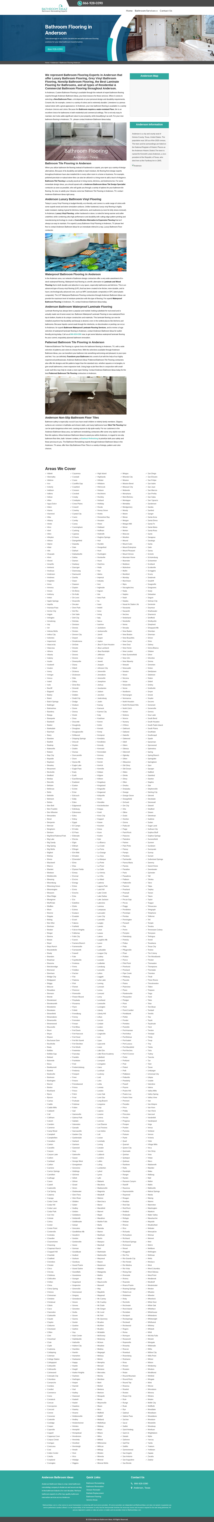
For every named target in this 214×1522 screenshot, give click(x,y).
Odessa (126, 749)
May (99, 1289)
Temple (150, 923)
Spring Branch (153, 755)
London (100, 1091)
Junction (100, 695)
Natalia (125, 601)
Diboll (74, 668)
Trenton (151, 1030)
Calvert (50, 1121)
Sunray (150, 853)
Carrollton (51, 1175)
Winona (151, 1393)
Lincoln (100, 1020)
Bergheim (51, 829)
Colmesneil (51, 1373)
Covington (51, 1463)
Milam (99, 1430)
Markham (101, 1235)
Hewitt (74, 1450)
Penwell (126, 923)
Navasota (126, 608)
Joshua (100, 685)
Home (129, 10)
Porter (125, 1057)
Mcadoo (100, 1322)
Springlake (152, 759)
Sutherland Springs (155, 859)
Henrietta (76, 1440)
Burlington (51, 1081)
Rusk (125, 1406)
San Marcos (152, 490)
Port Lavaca (127, 1044)
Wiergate (151, 1342)
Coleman (51, 1356)
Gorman (75, 1248)
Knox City (101, 816)
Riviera (125, 1279)
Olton (125, 782)
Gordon (75, 1238)
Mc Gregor (101, 1309)
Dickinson (76, 675)
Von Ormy (151, 1151)
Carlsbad (51, 1161)
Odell (125, 742)
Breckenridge (52, 967)
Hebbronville (77, 1416)
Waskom (151, 1211)
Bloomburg (51, 883)
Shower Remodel (93, 1490)
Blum (49, 910)
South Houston (153, 722)
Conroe (50, 1413)
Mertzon (100, 1393)
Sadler (125, 1426)
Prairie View (127, 1097)
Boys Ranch (52, 946)
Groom (75, 1302)
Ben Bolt (50, 806)
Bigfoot (50, 853)
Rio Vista (126, 1269)
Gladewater (76, 1191)
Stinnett (151, 796)
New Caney (127, 641)
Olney (125, 779)
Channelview (52, 1242)
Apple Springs (53, 601)
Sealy (150, 591)
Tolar (150, 1003)
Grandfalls (76, 1272)
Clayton (50, 1322)
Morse (125, 527)
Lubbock (100, 1154)
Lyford (99, 1171)
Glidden (75, 1201)
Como (49, 1396)
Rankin (125, 1178)
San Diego (152, 473)
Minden (100, 1453)
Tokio (150, 1000)
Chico (49, 1269)
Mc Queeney (102, 1319)
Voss (150, 1154)
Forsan (75, 1024)
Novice (125, 718)
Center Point (52, 1228)
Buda (49, 1047)
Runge (125, 1403)
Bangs (49, 715)
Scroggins (152, 571)
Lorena (100, 1118)
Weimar (151, 1235)
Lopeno (100, 1111)
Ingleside (101, 588)
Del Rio (75, 611)
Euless (75, 910)
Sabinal (126, 1413)
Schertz (151, 554)
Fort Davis (76, 1030)
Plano (125, 990)
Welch (150, 1245)
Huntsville (101, 557)
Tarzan (150, 893)
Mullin (125, 571)
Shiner (150, 638)
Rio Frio (126, 1255)
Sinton (150, 668)
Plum (125, 1003)
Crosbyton (76, 500)
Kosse (99, 822)
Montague (127, 500)
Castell (50, 1185)
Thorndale (152, 970)
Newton (126, 671)
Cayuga (50, 1198)
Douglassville (77, 732)
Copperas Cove (53, 1436)
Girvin (74, 1188)
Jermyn (100, 658)
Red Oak (126, 1205)
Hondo (100, 507)
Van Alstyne (152, 1104)
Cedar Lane (52, 1208)
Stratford (151, 809)
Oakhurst (126, 728)
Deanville (76, 601)
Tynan (150, 1067)
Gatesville (76, 1154)
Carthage (51, 1178)
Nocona (126, 678)
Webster (151, 1228)
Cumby (75, 520)
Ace (48, 484)
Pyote (125, 1138)
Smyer (150, 692)
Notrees (126, 715)
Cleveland (51, 1329)
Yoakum (151, 1446)
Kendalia (101, 738)
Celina (49, 1222)
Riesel (125, 1248)
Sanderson (152, 504)
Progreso (126, 1121)
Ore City (126, 806)
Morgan (126, 520)
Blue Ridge (51, 896)
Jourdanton (101, 688)
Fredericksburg (78, 1067)
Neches (126, 614)
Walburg (151, 1175)
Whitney (151, 1326)
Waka (150, 1171)
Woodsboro (152, 1416)
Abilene (50, 480)
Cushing (75, 530)
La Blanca (101, 842)
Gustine (75, 1326)
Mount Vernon (128, 554)
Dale (74, 547)
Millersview (101, 1443)
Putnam (126, 1134)
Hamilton (75, 1349)
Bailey (49, 695)
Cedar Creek (52, 1201)
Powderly (126, 1081)
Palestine (126, 839)
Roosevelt (127, 1339)
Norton (125, 712)
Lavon (99, 943)
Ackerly (50, 487)
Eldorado (76, 836)
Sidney (150, 645)
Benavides (51, 816)
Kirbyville (101, 796)
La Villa (100, 876)
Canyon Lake (52, 1154)
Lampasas (101, 910)
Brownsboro (52, 1017)
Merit (99, 1383)
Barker (49, 725)
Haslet (74, 1403)
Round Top (127, 1383)
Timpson (151, 990)
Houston (100, 520)
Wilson (150, 1362)
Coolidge (51, 1423)
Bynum (50, 1097)
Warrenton (152, 1205)
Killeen (100, 779)
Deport (75, 638)
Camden (50, 1124)
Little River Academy (105, 1054)
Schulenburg (153, 557)
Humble (100, 544)
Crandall (75, 477)
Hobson (100, 490)
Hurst (99, 561)
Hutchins (100, 564)
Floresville (76, 993)
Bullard (50, 1057)
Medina (100, 1349)
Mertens (100, 1389)
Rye (124, 1409)
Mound (125, 541)
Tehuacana (152, 906)
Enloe (74, 886)
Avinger (50, 675)
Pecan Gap (127, 899)
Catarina (50, 1195)
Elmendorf (76, 859)
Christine (50, 1299)
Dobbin (75, 695)
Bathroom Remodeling (95, 1483)
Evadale (75, 916)
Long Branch (102, 1101)
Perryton (126, 933)
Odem (125, 745)
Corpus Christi (53, 1440)
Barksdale (51, 728)
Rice (124, 1228)
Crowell (75, 507)
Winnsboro (152, 1389)
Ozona (125, 822)
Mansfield (101, 1208)
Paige (125, 829)
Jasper (100, 638)
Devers (75, 655)
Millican (100, 1446)
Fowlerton (76, 1050)
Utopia (150, 1077)
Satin (150, 547)
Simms (150, 661)
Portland (126, 1061)
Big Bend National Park (56, 836)
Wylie (150, 1436)
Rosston (126, 1369)
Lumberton (101, 1168)
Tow (149, 1017)
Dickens (75, 671)
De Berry (75, 591)
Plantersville (127, 993)
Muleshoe (126, 567)
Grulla (74, 1312)
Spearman (152, 742)
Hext (74, 1453)
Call (48, 1114)
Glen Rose (76, 1198)
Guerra (75, 1319)
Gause (75, 1158)
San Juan (151, 487)
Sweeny (151, 863)
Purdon (125, 1128)
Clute (49, 1342)
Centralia (51, 1235)
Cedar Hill (51, 1205)
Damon (75, 561)
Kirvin (99, 799)
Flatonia (75, 980)
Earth (74, 775)
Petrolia (126, 940)
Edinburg (76, 809)
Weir (149, 1242)
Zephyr (150, 1460)
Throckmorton (153, 983)
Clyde (49, 1346)
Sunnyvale (152, 849)
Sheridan (151, 631)
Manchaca (101, 1201)
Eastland (75, 782)
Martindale (101, 1252)
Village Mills (152, 1144)
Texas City (152, 946)
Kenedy (100, 745)
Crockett (75, 494)
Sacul (125, 1423)
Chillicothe (51, 1279)
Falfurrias (76, 933)
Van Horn (151, 1107)
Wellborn (151, 1248)
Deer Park (76, 608)
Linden (100, 1027)
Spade (150, 738)
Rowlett (126, 1389)
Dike (74, 678)
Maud (99, 1279)
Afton (49, 500)
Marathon (101, 1218)
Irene (99, 611)
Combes (50, 1386)
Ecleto (74, 789)
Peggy (125, 906)
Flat (73, 977)
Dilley (74, 681)
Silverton (151, 658)
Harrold (75, 1386)
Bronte (49, 997)
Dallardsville (77, 554)
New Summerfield (130, 655)
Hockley (100, 497)
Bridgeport (51, 980)
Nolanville (127, 685)
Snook (150, 695)
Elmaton (75, 856)
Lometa (100, 1087)
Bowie (49, 940)
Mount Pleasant (129, 551)
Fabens (75, 923)
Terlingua (151, 936)
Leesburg (101, 967)
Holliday (100, 504)
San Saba (152, 497)
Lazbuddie (101, 950)
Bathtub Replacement (95, 1493)
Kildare (100, 772)
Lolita (99, 1084)
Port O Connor (128, 1054)
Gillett (74, 1178)
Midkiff (100, 1416)
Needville (126, 621)
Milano (100, 1433)
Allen (49, 534)
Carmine (50, 1168)
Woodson (151, 1419)
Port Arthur (127, 1034)
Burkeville (51, 1074)
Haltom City (77, 1346)
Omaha (125, 785)
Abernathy (51, 477)
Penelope (126, 913)
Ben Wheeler (52, 812)
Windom (151, 1369)
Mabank (100, 1181)
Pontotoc (126, 1024)
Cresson (75, 490)
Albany (50, 520)
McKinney (101, 1336)
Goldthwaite (77, 1222)
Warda (150, 1195)
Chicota (50, 1272)
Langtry (100, 923)
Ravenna (126, 1188)
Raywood (126, 1195)
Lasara (100, 933)
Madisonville (102, 1188)
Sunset (150, 856)
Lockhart (100, 1071)
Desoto (75, 648)
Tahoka (150, 879)
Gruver (75, 1315)
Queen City (127, 1148)
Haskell (75, 1399)
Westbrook (152, 1279)
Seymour (151, 608)
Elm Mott (75, 853)
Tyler (150, 1064)
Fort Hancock (77, 1034)
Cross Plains (77, 504)
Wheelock (152, 1299)
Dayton (75, 588)
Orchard (126, 802)
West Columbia (154, 1269)
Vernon (150, 1134)
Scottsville (152, 567)
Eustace (75, 913)
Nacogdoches (128, 588)
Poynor (125, 1087)
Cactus (50, 1101)
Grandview (76, 1275)
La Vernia (101, 873)
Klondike (100, 802)
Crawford (76, 487)
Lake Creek (102, 893)
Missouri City (128, 487)
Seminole (151, 604)
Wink (150, 1383)
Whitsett (151, 1329)
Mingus (125, 473)
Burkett (50, 1071)
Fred (74, 1064)
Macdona (101, 1185)
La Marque (101, 859)
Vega (150, 1124)
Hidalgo (75, 1460)
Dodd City (76, 698)
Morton (125, 530)
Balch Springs (52, 702)
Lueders (100, 1158)
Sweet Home (153, 866)
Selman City (152, 601)
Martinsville (101, 1255)
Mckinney (101, 1339)
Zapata (150, 1453)
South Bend (152, 718)
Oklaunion (127, 762)
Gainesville (76, 1114)
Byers (49, 1094)
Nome (125, 688)
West (150, 1265)
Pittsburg (126, 977)
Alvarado (50, 554)
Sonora (150, 712)
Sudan (150, 822)
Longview (101, 1104)
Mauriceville (102, 1282)
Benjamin (51, 822)
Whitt (150, 1332)
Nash (125, 598)
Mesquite (101, 1396)
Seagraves (152, 588)
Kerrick (100, 765)
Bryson (50, 1037)
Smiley (150, 685)
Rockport (126, 1315)
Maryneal (101, 1258)
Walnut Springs (154, 1191)
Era (73, 899)
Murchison (127, 581)
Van (149, 1101)
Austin (49, 661)
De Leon (75, 598)
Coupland (51, 1460)
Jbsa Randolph (103, 651)
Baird (49, 698)
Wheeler (151, 1295)
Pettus (125, 943)
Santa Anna (152, 517)
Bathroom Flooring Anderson (70, 63)
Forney (75, 1017)
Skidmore (151, 675)
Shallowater (152, 611)
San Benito (127, 1463)
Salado (125, 1436)
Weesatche (152, 1232)
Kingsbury (101, 782)
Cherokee (51, 1262)
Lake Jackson (102, 899)
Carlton (50, 1165)
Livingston (101, 1064)
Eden (74, 802)
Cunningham (77, 527)
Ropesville (127, 1342)
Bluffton (50, 906)
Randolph (126, 1171)
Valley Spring (153, 1094)
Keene (100, 722)
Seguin (150, 598)
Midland (100, 1419)
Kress (99, 829)
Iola (98, 594)
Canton (50, 1144)
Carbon (50, 1158)
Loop (99, 1107)
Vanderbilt (152, 1118)
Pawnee (126, 886)
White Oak (152, 1305)
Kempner (101, 735)
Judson (100, 692)
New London (128, 651)
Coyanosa (76, 473)
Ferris (74, 967)
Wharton (151, 1292)
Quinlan (126, 1154)
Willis (150, 1349)
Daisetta (75, 544)
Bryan (49, 1034)
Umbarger (152, 1071)
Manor (99, 1205)
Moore (125, 514)
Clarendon (51, 1312)
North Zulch (127, 708)
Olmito (125, 775)
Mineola (100, 1456)
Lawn (99, 946)
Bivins (49, 859)
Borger (50, 933)
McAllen (100, 1326)
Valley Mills (152, 1091)
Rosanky (126, 1346)
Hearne (75, 1413)
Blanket (50, 869)
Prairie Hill (127, 1091)
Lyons (99, 1175)
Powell (125, 1084)
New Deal (127, 645)
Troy (149, 1044)
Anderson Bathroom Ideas (57, 1477)
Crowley (75, 510)
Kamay (100, 705)
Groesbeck (76, 1299)
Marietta (100, 1228)
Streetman (152, 816)
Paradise (126, 869)
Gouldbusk (76, 1252)
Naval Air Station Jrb (131, 604)
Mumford (126, 574)
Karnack (100, 708)
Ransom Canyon (129, 1181)
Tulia (150, 1050)
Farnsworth (76, 950)
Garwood (76, 1148)
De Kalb (75, 594)
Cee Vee (50, 1215)
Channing (51, 1245)
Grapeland (76, 1282)
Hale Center (77, 1336)
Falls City (76, 936)
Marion (100, 1232)
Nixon (125, 675)
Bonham (50, 926)
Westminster (152, 1285)
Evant (74, 920)
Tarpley (150, 889)
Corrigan (50, 1443)
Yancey (151, 1440)
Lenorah (100, 987)
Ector (74, 792)
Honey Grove (102, 510)
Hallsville (76, 1342)
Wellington (152, 1252)
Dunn (74, 759)
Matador (100, 1269)
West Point (152, 1275)
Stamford (151, 775)
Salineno (126, 1440)
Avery (49, 671)
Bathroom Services (145, 10)
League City (102, 953)
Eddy (74, 799)
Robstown (127, 1295)
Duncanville (77, 755)
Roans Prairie (128, 1285)
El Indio (75, 829)
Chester (50, 1265)
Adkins (50, 494)
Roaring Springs (129, 1289)
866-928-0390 (93, 3)
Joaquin (100, 665)
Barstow (50, 738)
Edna (74, 816)
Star (149, 785)
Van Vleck (152, 1111)
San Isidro (152, 484)
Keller (99, 725)
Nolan (125, 681)
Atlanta (50, 655)
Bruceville (51, 1027)
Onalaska (126, 789)
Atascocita (51, 645)
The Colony (152, 953)
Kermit (100, 762)
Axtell (49, 681)
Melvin (100, 1359)
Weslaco (151, 1262)
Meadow (100, 1346)
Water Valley (153, 1215)
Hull (99, 541)
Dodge (75, 702)
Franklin (75, 1057)
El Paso (75, 832)
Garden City (77, 1134)
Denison (75, 624)
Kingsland (101, 785)
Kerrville (100, 769)
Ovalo (125, 816)
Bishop (50, 856)
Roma (125, 1332)
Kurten (100, 836)
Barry (49, 735)
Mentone (100, 1369)
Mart (99, 1248)
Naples (125, 594)
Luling (99, 1165)
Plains (125, 983)
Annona (50, 588)
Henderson (76, 1436)
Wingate (151, 1379)
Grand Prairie (77, 1265)
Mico (99, 1409)
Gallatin (75, 1121)
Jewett (100, 661)
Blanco (50, 866)
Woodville (152, 1423)
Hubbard (100, 527)
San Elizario (152, 477)
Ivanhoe (100, 624)
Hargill (75, 1369)
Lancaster (101, 913)
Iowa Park (101, 598)
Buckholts (51, 1044)
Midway (100, 1426)
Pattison (126, 879)
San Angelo (127, 1453)
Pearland (126, 889)
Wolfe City (152, 1403)
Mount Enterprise (129, 547)
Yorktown (151, 1450)
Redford (126, 1211)
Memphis (101, 1362)
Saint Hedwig (128, 1430)
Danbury (75, 564)
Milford (100, 1440)
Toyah (150, 1020)
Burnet (49, 1084)
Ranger (126, 1175)
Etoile (74, 906)
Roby (125, 1299)
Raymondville (128, 1191)
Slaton (150, 678)
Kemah (100, 728)
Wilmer (150, 1359)
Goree (74, 1245)
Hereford (75, 1443)
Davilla (75, 577)
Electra (75, 839)
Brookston (51, 1010)
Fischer (75, 973)
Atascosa (51, 648)
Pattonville (127, 883)
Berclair (50, 826)
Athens (50, 651)
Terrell (150, 940)
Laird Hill (101, 889)
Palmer (125, 842)
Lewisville (101, 1003)
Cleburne (51, 1326)
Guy (74, 1332)
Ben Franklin (52, 809)
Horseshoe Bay (103, 517)
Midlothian (101, 1423)
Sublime (151, 819)
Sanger (150, 514)
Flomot (75, 987)
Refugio (126, 1218)
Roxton (125, 1393)
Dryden (75, 745)
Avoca (49, 678)
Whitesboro (152, 1315)
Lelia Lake (101, 980)
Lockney (100, 1074)
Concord (50, 1409)
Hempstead (76, 1433)
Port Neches (127, 1050)
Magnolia (101, 1191)
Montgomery (127, 507)
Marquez (100, 1242)
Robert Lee (127, 1292)
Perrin (125, 930)
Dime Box (76, 685)
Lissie (99, 1047)
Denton (75, 631)
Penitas (126, 916)
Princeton (126, 1114)
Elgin (74, 842)
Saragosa (151, 537)
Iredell (99, 608)
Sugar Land (152, 826)
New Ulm (126, 658)
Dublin (75, 749)
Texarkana (152, 943)
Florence (75, 990)
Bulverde (50, 1061)
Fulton (74, 1107)
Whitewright (152, 1319)
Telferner (151, 916)
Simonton (151, 665)
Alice (49, 527)
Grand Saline (77, 1269)
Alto (48, 551)
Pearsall (126, 893)
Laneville (101, 920)
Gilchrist (75, 1175)
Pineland (126, 970)
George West (77, 1161)
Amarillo (50, 564)
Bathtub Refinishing (89, 438)
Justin (99, 702)
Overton (126, 819)
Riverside (126, 1275)
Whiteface (152, 1309)
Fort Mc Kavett (78, 1040)
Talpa (150, 886)
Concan (50, 1403)
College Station (53, 1359)
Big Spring (51, 846)
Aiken (49, 507)
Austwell (50, 665)
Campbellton (52, 1138)
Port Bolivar (127, 1037)
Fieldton (75, 970)
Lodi (99, 1077)
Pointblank (127, 1014)
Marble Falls (102, 1222)
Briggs (49, 983)
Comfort (50, 1389)
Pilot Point (127, 963)
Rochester (127, 1305)
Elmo (74, 863)
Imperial (100, 577)
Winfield (151, 1376)
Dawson (75, 584)
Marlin (99, 1238)
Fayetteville (76, 960)
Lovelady (101, 1141)
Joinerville (101, 671)
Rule (124, 1399)
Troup (150, 1040)
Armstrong (51, 621)
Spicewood (152, 745)
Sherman (151, 634)
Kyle (99, 839)
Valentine (151, 1084)
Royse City (127, 1396)
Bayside (50, 759)
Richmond (127, 1245)
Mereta (100, 1376)
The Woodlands (154, 957)
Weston (151, 1289)
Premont (126, 1101)
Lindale (100, 1024)
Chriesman (51, 1295)
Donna (75, 712)
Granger (75, 1279)
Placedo (126, 980)
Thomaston (152, 963)
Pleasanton (127, 997)
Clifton (49, 1332)
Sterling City (152, 792)
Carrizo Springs (53, 1171)
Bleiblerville (52, 876)
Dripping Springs (79, 738)
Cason (49, 1181)
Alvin (49, 557)
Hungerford (101, 547)
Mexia (99, 1399)
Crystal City (76, 514)
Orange (126, 792)
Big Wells (51, 849)
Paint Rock (127, 832)
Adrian (49, 497)
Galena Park (77, 1118)
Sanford (151, 510)
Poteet (125, 1067)
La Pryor (100, 866)
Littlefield (101, 1057)
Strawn (150, 812)
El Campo (76, 826)
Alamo (49, 510)
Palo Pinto (127, 846)
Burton (49, 1087)
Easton (75, 785)
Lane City (101, 916)
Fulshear (75, 1104)
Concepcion (52, 1406)
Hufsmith (100, 534)
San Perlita (152, 494)
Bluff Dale (51, 903)
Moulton (126, 537)
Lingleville (101, 1034)
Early (74, 772)
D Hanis (75, 537)
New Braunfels (128, 638)
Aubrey (50, 658)
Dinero (75, 692)
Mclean (100, 1342)
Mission (126, 480)
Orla (124, 809)
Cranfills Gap (77, 484)
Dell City (75, 618)
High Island (101, 473)
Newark (126, 665)
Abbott (49, 473)
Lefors (99, 973)
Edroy (74, 819)
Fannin (75, 940)
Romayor (126, 1336)
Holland (100, 500)
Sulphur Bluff (153, 832)
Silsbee (151, 651)
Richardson (127, 1235)
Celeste (50, 1218)
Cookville (51, 1419)
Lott (98, 1134)
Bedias (50, 779)
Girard (74, 1185)
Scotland (151, 564)
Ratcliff (125, 1185)
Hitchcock (101, 487)
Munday (126, 577)
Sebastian (152, 594)
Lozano (100, 1151)
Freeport (75, 1074)
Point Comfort (128, 1010)
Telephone (152, 913)
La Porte (100, 863)
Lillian (99, 1017)
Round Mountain (129, 1376)
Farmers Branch (78, 943)
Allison (50, 541)
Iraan (99, 604)
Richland (126, 1238)
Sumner (151, 842)
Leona (99, 990)
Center (50, 1225)
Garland (75, 1141)
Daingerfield (77, 541)
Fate (74, 957)
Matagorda (101, 1272)
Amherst (50, 567)
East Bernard (77, 779)
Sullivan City (153, 829)
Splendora (152, 749)
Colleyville (51, 1366)
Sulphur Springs (154, 836)
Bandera (50, 712)
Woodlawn (152, 1413)
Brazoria (50, 963)
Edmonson (76, 812)
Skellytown (152, 671)
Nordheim (126, 692)
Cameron (51, 1128)
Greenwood (77, 1292)
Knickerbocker (103, 806)
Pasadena (127, 876)
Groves (75, 1305)
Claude (50, 1319)
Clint (49, 1336)
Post (124, 1064)
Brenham (51, 973)
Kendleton (101, 742)
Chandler (51, 1238)
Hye (99, 571)
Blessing (50, 879)
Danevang (76, 571)
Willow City (152, 1352)
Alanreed (51, 514)
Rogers (125, 1329)
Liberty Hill (101, 1014)
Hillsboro (101, 484)
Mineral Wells (102, 1463)
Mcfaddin (101, 1332)
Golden (75, 1211)
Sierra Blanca (153, 648)
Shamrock (152, 614)
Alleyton (50, 537)
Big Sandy (51, 842)
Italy (99, 618)
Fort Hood (76, 1037)
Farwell (75, 953)
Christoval (51, 1302)
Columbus (51, 1379)
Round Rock (128, 1379)
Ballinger (50, 705)
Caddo (50, 1104)
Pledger (126, 1000)
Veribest (151, 1131)
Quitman (126, 1161)
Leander (100, 960)
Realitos (126, 1201)
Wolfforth (151, 1406)
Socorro (151, 702)
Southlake (152, 732)
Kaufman (101, 718)
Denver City (77, 634)
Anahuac (50, 571)
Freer (74, 1077)
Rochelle (126, 1302)
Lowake (100, 1148)
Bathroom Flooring (93, 1497)
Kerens (100, 759)
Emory (74, 873)
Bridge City (51, 977)
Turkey (150, 1054)
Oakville (126, 735)
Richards (126, 1232)
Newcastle (127, 668)
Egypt (74, 822)
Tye (149, 1061)
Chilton (50, 1282)
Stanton (151, 779)
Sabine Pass (128, 1416)
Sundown (151, 846)
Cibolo (49, 1305)
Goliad (75, 1225)
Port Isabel (127, 1040)
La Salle (100, 869)
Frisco (74, 1091)
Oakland (126, 732)
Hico (74, 1456)
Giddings (75, 1171)
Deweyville (76, 661)
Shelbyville (152, 621)
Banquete (51, 718)
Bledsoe (50, 873)
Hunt (99, 551)
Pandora (126, 856)
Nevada (126, 628)
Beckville (51, 772)
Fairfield (75, 926)
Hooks (100, 514)
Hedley (75, 1419)
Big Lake (50, 839)
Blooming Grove (53, 886)
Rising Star (127, 1272)
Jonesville (101, 678)
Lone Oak (101, 1094)
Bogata (50, 916)
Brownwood (52, 1024)
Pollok (125, 1017)
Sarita (150, 544)
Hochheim (101, 494)
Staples (151, 782)
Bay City (50, 755)
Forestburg (76, 1014)
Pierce (125, 960)
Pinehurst (126, 967)
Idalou (99, 574)
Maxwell (100, 1285)
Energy (75, 883)
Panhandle (127, 859)
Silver (150, 655)
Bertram (50, 832)
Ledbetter (101, 963)
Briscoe (50, 987)
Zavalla (151, 1456)
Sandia (150, 507)
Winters (151, 1396)
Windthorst (152, 1373)
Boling (49, 920)
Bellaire (50, 785)
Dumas (75, 752)
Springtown (152, 762)
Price (125, 1107)
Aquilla (50, 604)
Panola (125, 866)
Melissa (100, 1356)
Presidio (126, 1104)
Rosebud (126, 1352)
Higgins (75, 1463)
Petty (125, 946)
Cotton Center (52, 1453)
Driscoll (75, 742)
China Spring (52, 1289)
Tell (149, 920)
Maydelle (101, 1292)
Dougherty (76, 725)
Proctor (125, 1118)
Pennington (127, 920)
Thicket (150, 960)
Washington (152, 1208)
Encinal (75, 876)
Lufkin (99, 1161)
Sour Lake (152, 715)
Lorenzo (100, 1121)
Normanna (127, 698)
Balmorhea (51, 708)
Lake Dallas (102, 896)
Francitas (76, 1054)
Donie (74, 708)
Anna (49, 584)
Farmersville (77, 946)
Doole (74, 715)
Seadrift (151, 581)
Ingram (100, 591)
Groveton (76, 1309)
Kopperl (100, 819)
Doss (74, 718)
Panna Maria (128, 863)
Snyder (150, 698)
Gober (74, 1205)
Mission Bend (128, 484)
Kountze (100, 826)
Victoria (151, 1138)
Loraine (100, 1114)
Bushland (51, 1091)
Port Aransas (128, 1030)
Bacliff (49, 688)
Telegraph (152, 910)
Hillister (100, 480)
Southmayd (152, 735)
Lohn (99, 1081)
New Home (127, 648)
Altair (49, 547)
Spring (150, 752)
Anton (49, 598)
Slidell (150, 681)
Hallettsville (77, 1339)
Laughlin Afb (102, 940)
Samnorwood (128, 1450)
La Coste (101, 846)
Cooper (50, 1426)
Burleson (50, 1077)
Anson (49, 591)
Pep (124, 926)
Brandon (50, 957)
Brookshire (51, 1007)
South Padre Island (155, 725)
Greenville (76, 1289)
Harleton (75, 1376)
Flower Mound (78, 997)
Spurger (151, 769)
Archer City (51, 611)
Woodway (152, 1426)
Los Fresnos (102, 1128)
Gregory (75, 1295)
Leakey (100, 957)
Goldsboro (76, 1215)
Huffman (100, 530)
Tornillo (150, 1014)
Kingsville (101, 789)
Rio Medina (127, 1265)
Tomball (151, 1010)
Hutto (99, 567)
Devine (75, 658)
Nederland (127, 618)
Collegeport (52, 1362)
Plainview (126, 987)
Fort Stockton (77, 1044)
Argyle (49, 614)
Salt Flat (126, 1443)
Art (48, 628)
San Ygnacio (153, 500)
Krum (99, 832)
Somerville (152, 708)
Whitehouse (152, 1312)
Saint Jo (126, 1433)
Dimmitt (75, 688)
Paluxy (125, 849)
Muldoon (126, 564)
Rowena (126, 1386)
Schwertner (152, 561)
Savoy (150, 551)
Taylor (150, 899)
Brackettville (52, 950)
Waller (150, 1181)
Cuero (74, 517)
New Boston (127, 634)
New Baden (127, 631)
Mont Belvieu (128, 497)
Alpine (49, 544)
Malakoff (100, 1195)
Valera (150, 1087)
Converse (51, 1416)
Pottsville (126, 1077)
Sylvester (151, 873)
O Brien (126, 725)
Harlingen (76, 1379)
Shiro (150, 641)
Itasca (99, 621)
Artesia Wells (52, 631)
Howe (99, 524)
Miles (99, 1436)
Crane (74, 480)
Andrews (50, 577)
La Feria (100, 849)
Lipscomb (101, 1044)
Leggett (100, 977)
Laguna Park (102, 886)
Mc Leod (100, 1312)
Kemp (99, 732)
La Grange (101, 853)
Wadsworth (152, 1165)
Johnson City (102, 668)
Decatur (75, 604)
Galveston (76, 1124)
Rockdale (126, 1312)
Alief (49, 530)
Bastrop (50, 745)
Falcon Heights (78, 930)
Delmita (75, 621)
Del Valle (76, 614)
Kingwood (101, 792)
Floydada (76, 1000)
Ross (125, 1362)
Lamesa (100, 906)
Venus (150, 1128)
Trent (150, 1027)
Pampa (125, 853)
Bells (49, 792)
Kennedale (101, 752)
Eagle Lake (76, 765)
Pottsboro (126, 1074)
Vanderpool (152, 1121)
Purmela (126, 1131)
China (49, 1285)
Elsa (74, 866)
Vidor (150, 1141)
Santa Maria (152, 527)
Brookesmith (52, 1003)
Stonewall (152, 802)
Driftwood (76, 735)
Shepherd (151, 624)
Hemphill (75, 1430)
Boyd (49, 943)
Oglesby (126, 755)
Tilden (150, 987)
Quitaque (126, 1158)
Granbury (76, 1262)
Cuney (75, 524)
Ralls (125, 1168)
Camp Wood (52, 1131)
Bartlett (50, 742)
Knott (99, 812)
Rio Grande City (129, 1258)
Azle (49, 685)
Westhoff (151, 1282)
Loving (100, 1144)
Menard (100, 1366)
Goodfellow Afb (78, 1232)
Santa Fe (151, 524)
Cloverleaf (51, 1339)
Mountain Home (129, 557)
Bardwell (50, 722)
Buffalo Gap (52, 1054)
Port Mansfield (128, 1047)
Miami (99, 1406)
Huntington (101, 554)
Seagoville (152, 584)
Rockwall (126, 1322)
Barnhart (50, 732)
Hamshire (76, 1356)
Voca (150, 1148)
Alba (49, 517)
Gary (74, 1151)
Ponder (125, 1020)
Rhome (125, 1225)
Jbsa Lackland (103, 648)
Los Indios (101, 1131)
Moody (125, 510)
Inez (99, 584)
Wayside (151, 1222)
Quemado (126, 1151)
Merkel (100, 1386)
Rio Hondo (127, 1262)
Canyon (50, 1151)
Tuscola (151, 1057)
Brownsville (52, 1020)
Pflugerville (127, 950)
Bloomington (52, 889)
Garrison (75, 1144)
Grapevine (76, 1285)
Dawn (74, 581)
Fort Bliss (76, 1027)
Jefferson (101, 655)
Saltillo (125, 1446)
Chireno (50, 1292)
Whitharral (152, 1322)
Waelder (151, 1168)
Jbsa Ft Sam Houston (105, 645)
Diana (74, 665)
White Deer (152, 1302)
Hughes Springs (103, 537)
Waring (150, 1198)
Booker (50, 930)
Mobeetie (126, 490)
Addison (50, 490)
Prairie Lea (127, 1094)
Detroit (75, 651)
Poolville (126, 1027)
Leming (100, 983)
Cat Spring (51, 1191)
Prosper (126, 1124)
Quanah (126, 1144)
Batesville (51, 749)
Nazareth (126, 611)
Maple (99, 1215)
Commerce (51, 1393)
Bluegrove (51, 899)
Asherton (50, 638)
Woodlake (152, 1409)
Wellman (151, 1255)
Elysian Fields (78, 869)
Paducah (126, 826)
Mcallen (100, 1329)
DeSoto (75, 645)
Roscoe (126, 1349)
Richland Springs (129, 1242)
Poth (124, 1071)
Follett (74, 1010)
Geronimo (76, 1168)
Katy (99, 715)
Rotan (125, 1373)
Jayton (100, 641)
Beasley (50, 765)
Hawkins (75, 1406)
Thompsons (152, 967)
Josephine (101, 681)
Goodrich (76, 1235)
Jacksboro (101, 628)
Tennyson (151, 933)
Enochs (75, 893)
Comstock (51, 1399)
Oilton (125, 759)
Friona (74, 1087)
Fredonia (75, 1071)
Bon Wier (51, 923)
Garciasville (77, 1131)
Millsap (100, 1450)
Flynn (74, 1007)
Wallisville (152, 1188)
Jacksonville (102, 631)
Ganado (75, 1128)
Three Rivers (153, 980)
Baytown (50, 762)
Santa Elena (152, 520)
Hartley (75, 1393)
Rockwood (127, 1326)
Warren (150, 1201)
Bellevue (50, 789)
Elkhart (75, 846)
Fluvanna (76, 1003)
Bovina (50, 936)
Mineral (100, 1460)
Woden (150, 1399)
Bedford (50, 775)
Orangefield (127, 799)
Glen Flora (76, 1195)
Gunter (75, 1322)
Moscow (126, 534)
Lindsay (100, 1030)
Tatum (150, 896)
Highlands (101, 477)
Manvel (100, 1211)
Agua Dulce (52, 504)
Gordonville (76, 1242)
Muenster (126, 561)
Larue (99, 930)
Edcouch (75, 796)
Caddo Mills (52, 1107)
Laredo (100, 926)
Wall (149, 1178)
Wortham (151, 1430)
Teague (151, 903)
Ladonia (100, 883)
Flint (74, 983)
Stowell (151, 806)
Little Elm (101, 1050)
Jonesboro (101, 675)
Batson (50, 752)
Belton (49, 802)
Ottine (125, 812)
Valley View (152, 1097)
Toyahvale (152, 1024)
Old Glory (126, 765)
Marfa (99, 1225)
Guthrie (75, 1329)
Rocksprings (128, 1319)
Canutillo (50, 1148)
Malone (100, 1198)
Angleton (50, 581)
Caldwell (50, 1111)
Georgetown (77, 1165)
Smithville (151, 688)
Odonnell (126, 752)
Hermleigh (76, 1446)
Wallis (150, 1185)
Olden (125, 772)
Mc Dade (101, 1305)
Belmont (50, 799)
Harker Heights (78, 1373)
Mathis (100, 1275)
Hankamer (76, 1359)
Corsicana (51, 1446)
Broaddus (51, 990)
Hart (74, 1389)
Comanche (51, 1383)
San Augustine (128, 1460)
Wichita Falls (153, 1336)
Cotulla (50, 1456)
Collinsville (51, 1369)
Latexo (100, 936)
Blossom (50, 893)
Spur (149, 765)
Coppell (50, 1433)
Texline (150, 950)
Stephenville (153, 789)
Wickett (150, 1339)
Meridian (100, 1379)
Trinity (150, 1037)
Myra (125, 584)
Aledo (49, 524)
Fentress (75, 963)
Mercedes (101, 1373)
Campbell (51, 1134)
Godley (75, 1208)
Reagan (126, 1198)
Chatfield (50, 1258)
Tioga (150, 993)
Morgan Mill (127, 524)
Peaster (126, 896)
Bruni (49, 1030)
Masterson (101, 1265)
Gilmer (75, 1181)
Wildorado (152, 1346)
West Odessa (153, 1272)
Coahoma (51, 1349)
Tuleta (150, 1047)
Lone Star (101, 1097)
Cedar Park (51, 1211)
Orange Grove (128, 796)
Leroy (99, 997)
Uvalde (150, 1081)
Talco (150, 883)
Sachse (126, 1419)
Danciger (76, 567)
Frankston (76, 1061)
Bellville (50, 796)
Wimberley (152, 1366)
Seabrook (151, 577)
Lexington (101, 1007)
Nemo (125, 624)
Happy (75, 1362)
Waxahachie (152, 1218)
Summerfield (153, 839)
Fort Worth (76, 1047)
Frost (74, 1097)
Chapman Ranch (54, 1248)
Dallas (74, 557)
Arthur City (51, 634)
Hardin (75, 1366)
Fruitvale (75, 1101)
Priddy (125, 1111)
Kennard (100, 749)
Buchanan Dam (53, 1040)
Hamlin (75, 1352)
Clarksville (51, 1315)
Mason (100, 1262)
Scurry (150, 574)
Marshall (100, 1245)
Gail (74, 1111)
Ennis (74, 889)
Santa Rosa (152, 530)
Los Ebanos (102, 1124)
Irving (99, 614)
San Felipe (152, 480)
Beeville (50, 782)
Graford (75, 1255)
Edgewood (76, 806)
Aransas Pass (52, 608)
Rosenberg (127, 1356)
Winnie (150, 1386)
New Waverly (128, 661)
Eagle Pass (76, 769)
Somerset (151, 705)
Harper (75, 1383)
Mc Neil (100, 1315)
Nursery (126, 722)
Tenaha (151, 926)
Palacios (126, 836)
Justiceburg (102, 698)
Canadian (51, 1141)
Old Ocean (127, 769)
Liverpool (101, 1061)
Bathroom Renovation (95, 1486)
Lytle (99, 1178)
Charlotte (51, 1255)
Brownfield (51, 1014)
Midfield (100, 1413)
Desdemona (77, 641)
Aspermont (51, 641)
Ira (98, 601)
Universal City (153, 1074)
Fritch (74, 1094)
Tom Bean (152, 1007)
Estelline (75, 903)
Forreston (76, 1020)
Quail (125, 1141)
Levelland (101, 1000)
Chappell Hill (52, 1252)
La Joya (100, 856)
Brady (49, 953)
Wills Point (152, 1356)
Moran (125, 517)
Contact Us (166, 10)
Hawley (75, 1409)
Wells (150, 1258)
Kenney (100, 755)
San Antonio (127, 1456)
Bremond (51, 970)
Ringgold (126, 1252)
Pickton (126, 957)
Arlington (50, 618)
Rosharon (126, 1359)
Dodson (75, 705)
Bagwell (50, 692)
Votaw (150, 1158)
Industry (100, 581)
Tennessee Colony (155, 930)
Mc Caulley (101, 1302)
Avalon (50, 668)
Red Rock (127, 1208)
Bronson (50, 993)
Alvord (49, 561)
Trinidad (151, 1034)
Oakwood (126, 738)
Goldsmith (76, 1218)
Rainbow (126, 1165)
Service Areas (91, 1500)
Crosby (75, 497)
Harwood (76, 1396)
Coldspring (51, 1352)
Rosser (125, 1366)
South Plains (153, 728)
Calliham (50, 1118)
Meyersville (101, 1403)
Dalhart (75, 551)
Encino (75, 879)
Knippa (100, 809)
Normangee (127, 695)
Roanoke (126, 1282)
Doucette (75, 722)
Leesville (101, 970)
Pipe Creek (127, 973)
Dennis (75, 628)
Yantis (150, 1443)
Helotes (75, 1426)
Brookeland (51, 1000)
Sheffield (151, 618)
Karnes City (102, 712)
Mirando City (128, 477)
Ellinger (75, 849)
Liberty (100, 1010)
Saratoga (151, 541)
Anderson (54, 63)
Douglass (76, 728)
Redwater (126, 1215)
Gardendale (77, 1138)
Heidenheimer (78, 1423)
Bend (49, 819)
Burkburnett (51, 1067)
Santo (150, 534)
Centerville (51, 1232)
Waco (150, 1161)
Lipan (99, 1040)
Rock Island (127, 1309)
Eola (74, 896)
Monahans (127, 494)
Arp (48, 624)
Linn (99, 1037)
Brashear (51, 960)
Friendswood (77, 1084)
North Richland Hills (131, 705)
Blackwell (51, 863)
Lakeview (101, 903)
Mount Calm (127, 544)
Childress (51, 1275)
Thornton (151, 973)
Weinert (151, 1238)
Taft (149, 876)
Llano (99, 1067)
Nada (125, 591)
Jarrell (99, 634)
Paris (125, 873)
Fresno (75, 1081)
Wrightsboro (152, 1433)
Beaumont (51, 769)
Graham (75, 1258)
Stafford (151, 772)
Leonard (100, 993)
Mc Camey (101, 1299)
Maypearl (101, 1295)
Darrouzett (76, 574)
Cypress (75, 534)
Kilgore (100, 775)
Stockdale (152, 799)
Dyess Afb (76, 762)
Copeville (51, 1430)
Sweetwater (152, 869)
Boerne (50, 913)
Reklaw (126, 1222)
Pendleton (127, 910)
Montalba (126, 504)
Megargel (101, 1352)
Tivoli (150, 997)
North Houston (128, 702)
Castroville (51, 1188)
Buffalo (50, 1050)
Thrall (150, 977)
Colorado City (52, 1376)
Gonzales (76, 1228)
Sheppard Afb (153, 628)
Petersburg (127, 936)
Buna (49, 1064)
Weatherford (152, 1225)
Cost (49, 1450)
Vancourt (151, 1114)
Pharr (125, 953)
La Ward (100, 879)
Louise (100, 1138)
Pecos (125, 903)
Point (125, 1007)
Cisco (49, 1309)
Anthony (50, 594)
